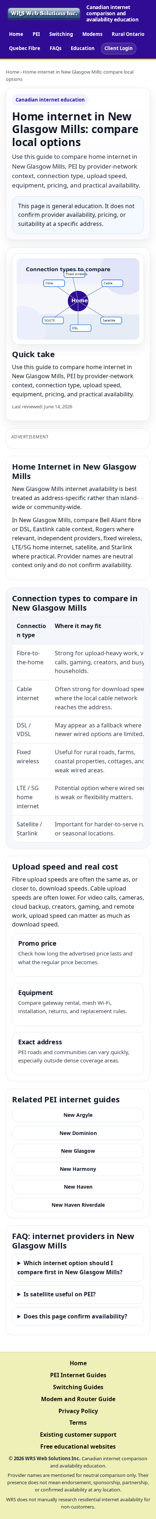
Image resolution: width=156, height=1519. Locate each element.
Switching (61, 34)
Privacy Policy (78, 1411)
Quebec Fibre (24, 48)
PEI (36, 34)
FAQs (55, 48)
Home (16, 34)
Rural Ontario (128, 34)
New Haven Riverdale (78, 1204)
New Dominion (78, 1133)
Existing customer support (78, 1434)
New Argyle (78, 1114)
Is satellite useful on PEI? (60, 1294)
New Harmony (78, 1168)
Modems (92, 34)
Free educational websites (78, 1446)
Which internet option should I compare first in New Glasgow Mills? (70, 1267)
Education (83, 48)
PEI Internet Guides (78, 1375)
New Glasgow (78, 1150)
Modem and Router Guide (78, 1399)
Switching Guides (78, 1387)
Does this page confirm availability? (75, 1316)
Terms (78, 1423)
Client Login (118, 48)
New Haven (78, 1186)
